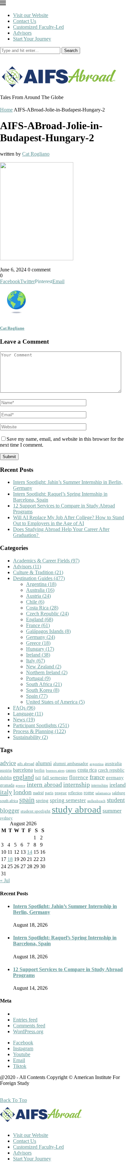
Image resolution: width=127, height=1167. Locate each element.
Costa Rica (42, 607)
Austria (38, 596)
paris (49, 792)
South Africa (44, 684)
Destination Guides (39, 578)
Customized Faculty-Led (38, 27)
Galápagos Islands (48, 631)
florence (78, 777)
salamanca (103, 793)
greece (20, 785)
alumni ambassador (70, 763)
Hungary (40, 649)
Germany (40, 637)
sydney (6, 817)
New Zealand (43, 666)
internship (76, 784)
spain (27, 800)
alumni (43, 763)
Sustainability (30, 737)
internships (99, 785)
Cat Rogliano (35, 154)
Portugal (38, 678)
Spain (37, 696)
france (97, 777)
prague (61, 792)
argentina (97, 764)
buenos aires (55, 770)
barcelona (23, 770)
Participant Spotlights (41, 725)
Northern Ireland (46, 672)
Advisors (22, 33)
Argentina (41, 584)
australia (113, 763)
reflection (75, 793)
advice (8, 763)
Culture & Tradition (38, 572)
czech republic (111, 770)
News (24, 719)
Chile (35, 602)
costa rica (87, 770)
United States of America (55, 702)
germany (115, 777)
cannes (71, 770)
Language (28, 713)
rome (89, 792)
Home (6, 109)
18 (10, 859)
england (23, 777)
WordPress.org (28, 1031)
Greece (38, 643)
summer (112, 810)
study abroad (76, 809)
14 (29, 852)
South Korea (42, 690)
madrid (38, 793)
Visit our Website (30, 15)
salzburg (118, 793)
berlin (39, 770)
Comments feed (29, 1025)
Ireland (38, 655)
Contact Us (24, 21)
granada (7, 785)
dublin (6, 777)
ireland (117, 784)
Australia (40, 590)
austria (6, 770)
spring (42, 800)
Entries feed (25, 1019)
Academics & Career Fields (46, 560)
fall (38, 777)
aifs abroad (25, 764)
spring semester (68, 800)
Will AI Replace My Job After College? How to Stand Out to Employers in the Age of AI (68, 520)
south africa (9, 800)
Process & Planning (39, 731)
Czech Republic (47, 613)
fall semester (55, 777)
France (38, 625)
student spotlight (35, 811)
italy (6, 792)
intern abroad (44, 784)
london (22, 792)
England (39, 619)
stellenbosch (96, 801)
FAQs (24, 708)
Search (71, 50)
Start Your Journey (32, 39)
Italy (35, 660)
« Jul (5, 880)
